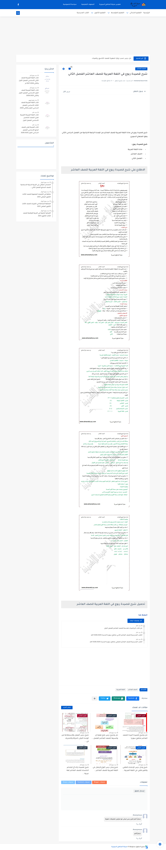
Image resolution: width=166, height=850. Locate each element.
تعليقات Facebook (84, 782)
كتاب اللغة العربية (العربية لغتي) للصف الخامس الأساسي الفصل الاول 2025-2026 (29, 118)
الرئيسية (146, 13)
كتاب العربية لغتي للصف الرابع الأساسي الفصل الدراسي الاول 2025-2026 (30, 130)
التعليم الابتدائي (136, 13)
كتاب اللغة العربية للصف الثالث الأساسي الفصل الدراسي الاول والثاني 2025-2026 (29, 106)
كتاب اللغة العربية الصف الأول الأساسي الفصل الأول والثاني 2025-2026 (29, 93)
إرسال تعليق (139, 791)
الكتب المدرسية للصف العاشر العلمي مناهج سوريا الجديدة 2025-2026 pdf (116, 642)
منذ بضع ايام (142, 732)
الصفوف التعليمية (87, 4)
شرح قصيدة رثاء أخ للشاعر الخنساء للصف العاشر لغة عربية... (78, 771)
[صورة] (47, 79)
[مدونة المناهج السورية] (138, 4)
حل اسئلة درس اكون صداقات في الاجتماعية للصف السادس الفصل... (104, 58)
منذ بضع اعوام (45, 182)
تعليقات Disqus (68, 782)
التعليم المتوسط (117, 13)
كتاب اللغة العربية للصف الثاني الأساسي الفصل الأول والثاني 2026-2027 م (29, 80)
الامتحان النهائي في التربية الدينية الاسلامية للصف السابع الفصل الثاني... (36, 186)
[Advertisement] (83, 36)
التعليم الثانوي (99, 13)
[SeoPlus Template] (146, 847)
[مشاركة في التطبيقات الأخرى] (95, 698)
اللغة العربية (121, 690)
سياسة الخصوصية (70, 4)
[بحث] (18, 13)
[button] (132, 698)
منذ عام (138, 625)
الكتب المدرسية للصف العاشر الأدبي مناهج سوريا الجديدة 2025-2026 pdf (116, 635)
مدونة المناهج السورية (119, 847)
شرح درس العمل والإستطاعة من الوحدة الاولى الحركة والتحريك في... (75, 738)
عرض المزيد (67, 707)
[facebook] (18, 4)
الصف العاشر (141, 69)
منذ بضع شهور (32, 100)
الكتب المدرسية (83, 13)
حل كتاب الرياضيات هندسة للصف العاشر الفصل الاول (123, 628)
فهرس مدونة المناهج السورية (110, 4)
